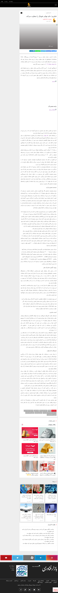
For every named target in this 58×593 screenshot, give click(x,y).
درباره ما (12, 567)
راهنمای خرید (41, 580)
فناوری (47, 580)
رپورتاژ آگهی (40, 582)
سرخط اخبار (54, 580)
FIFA (49, 410)
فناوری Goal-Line (30, 412)
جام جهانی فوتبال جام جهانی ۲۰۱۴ (49, 412)
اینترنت (29, 580)
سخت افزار (23, 580)
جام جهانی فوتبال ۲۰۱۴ (51, 64)
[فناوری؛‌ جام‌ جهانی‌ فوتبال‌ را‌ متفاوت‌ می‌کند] (38, 36)
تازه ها (34, 580)
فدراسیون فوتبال (38, 412)
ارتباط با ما (12, 566)
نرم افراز (16, 580)
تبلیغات (12, 569)
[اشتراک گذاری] (5, 5)
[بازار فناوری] (29, 4)
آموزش (55, 582)
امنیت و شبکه (9, 580)
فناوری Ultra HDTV (51, 414)
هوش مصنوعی (48, 582)
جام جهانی (36, 410)
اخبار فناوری (48, 12)
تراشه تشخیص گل (43, 410)
